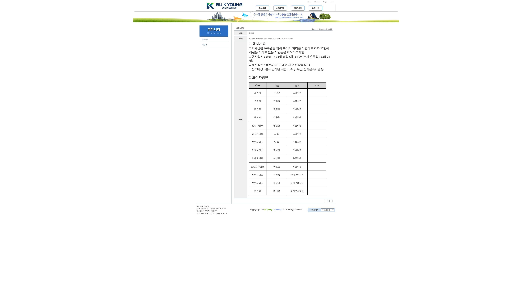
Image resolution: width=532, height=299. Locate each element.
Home (314, 29)
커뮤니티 (320, 29)
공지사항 (329, 29)
